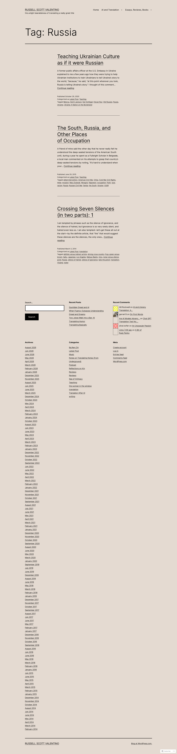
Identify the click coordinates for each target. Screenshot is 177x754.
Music (71, 354)
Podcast (72, 365)
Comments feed (120, 358)
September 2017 (32, 610)
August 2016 (30, 649)
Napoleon (92, 183)
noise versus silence (111, 257)
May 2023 (29, 435)
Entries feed (118, 354)
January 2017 (31, 631)
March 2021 (30, 522)
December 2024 (32, 396)
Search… (29, 302)
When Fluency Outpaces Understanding (86, 311)
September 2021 (32, 501)
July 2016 (29, 652)
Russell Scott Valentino (42, 9)
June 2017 (29, 621)
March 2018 (30, 589)
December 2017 (32, 600)
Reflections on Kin (77, 368)
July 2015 (29, 673)
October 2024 (31, 400)
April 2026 (29, 361)
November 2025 (32, 379)
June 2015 (29, 677)
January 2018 (31, 596)
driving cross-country (96, 254)
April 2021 (29, 519)
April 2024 (29, 407)
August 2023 (30, 424)
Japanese (71, 257)
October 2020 (31, 540)
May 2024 (29, 403)
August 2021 (30, 505)
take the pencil (104, 260)
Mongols (84, 183)
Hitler (59, 183)
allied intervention (70, 180)
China (96, 180)
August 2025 (30, 382)
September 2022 (32, 463)
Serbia (85, 185)
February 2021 (31, 526)
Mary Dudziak (75, 183)
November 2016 (32, 638)
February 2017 (31, 628)
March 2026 (30, 365)
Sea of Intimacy (76, 379)
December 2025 (32, 375)
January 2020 (31, 561)
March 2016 (30, 663)
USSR (106, 185)
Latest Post (74, 99)
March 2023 (30, 442)
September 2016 (32, 645)
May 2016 (29, 659)
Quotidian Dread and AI (79, 307)
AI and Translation (110, 10)
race (113, 183)
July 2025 (29, 386)
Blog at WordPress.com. (141, 743)
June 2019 (29, 572)
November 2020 (32, 537)
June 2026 (29, 354)
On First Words (136, 314)
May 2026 (29, 358)
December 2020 (32, 533)
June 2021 (29, 512)
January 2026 (31, 372)
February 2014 (31, 729)
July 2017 (29, 617)
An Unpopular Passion (141, 326)
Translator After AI (77, 393)
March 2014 (30, 726)
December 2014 (32, 698)
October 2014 (31, 705)
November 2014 (32, 701)
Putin (109, 183)
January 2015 (31, 694)
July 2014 (29, 712)
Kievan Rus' (98, 102)
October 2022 (31, 459)
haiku (65, 257)
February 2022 (31, 484)
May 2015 (29, 680)
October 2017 (31, 607)
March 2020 (30, 558)
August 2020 (30, 547)
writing (72, 396)
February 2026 (31, 368)
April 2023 (29, 438)
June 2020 (29, 551)
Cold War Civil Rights (107, 180)
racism (59, 185)
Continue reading (65, 88)
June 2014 (29, 715)
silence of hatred (74, 260)
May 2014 (29, 719)
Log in (115, 351)
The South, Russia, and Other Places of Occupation (84, 134)
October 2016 (31, 642)
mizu (100, 257)
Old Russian (107, 102)
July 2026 (29, 351)
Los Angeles (81, 257)
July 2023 (29, 428)
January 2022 (31, 487)
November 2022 (32, 456)
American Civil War (85, 180)
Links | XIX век (125, 330)
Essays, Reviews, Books (136, 10)
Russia (115, 102)
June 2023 (29, 431)
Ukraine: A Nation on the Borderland (78, 105)
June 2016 (29, 656)
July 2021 (29, 508)
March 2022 (30, 480)
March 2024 (30, 410)
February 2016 (31, 666)
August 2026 (30, 347)
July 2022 (29, 466)
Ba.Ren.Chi (74, 347)
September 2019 (32, 564)
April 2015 (29, 684)
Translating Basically (78, 325)
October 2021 (31, 498)
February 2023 (31, 445)
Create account (120, 347)
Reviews (72, 372)
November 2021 (32, 495)
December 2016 (32, 635)
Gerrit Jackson (76, 102)
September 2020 (32, 543)
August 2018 (30, 579)
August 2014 (30, 708)
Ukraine (60, 105)
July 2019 (29, 568)
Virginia (60, 263)
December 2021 (32, 491)
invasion (65, 183)
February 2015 (31, 691)
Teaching (82, 99)
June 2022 (29, 470)
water (66, 263)
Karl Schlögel (88, 102)
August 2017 (30, 614)
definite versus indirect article (75, 254)
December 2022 (32, 452)
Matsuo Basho (92, 257)
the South (92, 185)
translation (83, 251)
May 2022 (29, 473)
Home (96, 10)
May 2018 (29, 585)
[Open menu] (121, 9)
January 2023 (31, 449)
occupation (101, 183)
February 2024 (31, 414)
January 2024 (31, 417)
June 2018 (29, 582)
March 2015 (30, 687)
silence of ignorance (90, 260)
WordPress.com (120, 361)
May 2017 (29, 624)
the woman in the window (80, 386)
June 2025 (29, 389)
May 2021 (29, 516)
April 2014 (29, 722)
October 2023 (31, 421)
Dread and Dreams (77, 314)
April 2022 (29, 477)
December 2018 (32, 575)
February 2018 (31, 593)
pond (59, 260)
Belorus (66, 102)
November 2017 (32, 603)
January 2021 (31, 529)
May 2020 (29, 554)
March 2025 (30, 393)
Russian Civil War (75, 185)
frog (106, 254)
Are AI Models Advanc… (129, 318)
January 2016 (31, 670)
